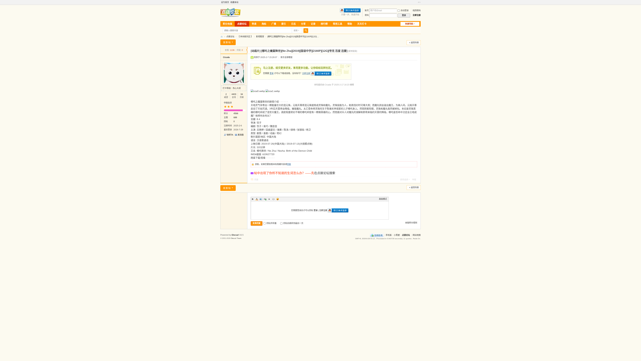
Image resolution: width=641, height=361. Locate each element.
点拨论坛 (242, 23)
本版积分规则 (411, 223)
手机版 (389, 235)
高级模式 (383, 199)
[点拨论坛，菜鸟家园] (230, 13)
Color (256, 199)
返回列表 (415, 42)
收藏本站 (234, 2)
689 (235, 117)
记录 (313, 23)
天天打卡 (362, 23)
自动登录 (405, 10)
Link (265, 199)
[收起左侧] (246, 50)
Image (261, 199)
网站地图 (417, 235)
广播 (273, 23)
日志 (293, 23)
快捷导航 (409, 24)
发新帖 (227, 42)
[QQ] (376, 235)
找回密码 (417, 10)
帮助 (349, 23)
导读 (254, 23)
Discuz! (235, 235)
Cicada (226, 57)
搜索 (296, 30)
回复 (289, 164)
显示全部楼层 (286, 57)
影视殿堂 (260, 36)
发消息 (241, 135)
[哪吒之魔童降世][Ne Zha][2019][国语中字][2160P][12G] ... (293, 36)
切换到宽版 (419, 2)
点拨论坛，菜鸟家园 (221, 36)
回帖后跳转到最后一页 (293, 223)
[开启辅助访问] (416, 2)
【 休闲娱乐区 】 (245, 36)
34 (242, 94)
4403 (234, 94)
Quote (269, 199)
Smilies (277, 199)
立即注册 (417, 15)
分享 (303, 23)
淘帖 (264, 23)
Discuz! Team (236, 238)
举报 (414, 179)
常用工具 (337, 23)
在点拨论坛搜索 (324, 173)
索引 (283, 23)
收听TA (230, 135)
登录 (272, 73)
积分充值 (227, 23)
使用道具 (404, 179)
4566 (236, 113)
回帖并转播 (271, 223)
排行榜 (324, 23)
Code (273, 199)
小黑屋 (397, 235)
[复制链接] (352, 51)
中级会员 (228, 103)
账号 (367, 10)
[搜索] (305, 30)
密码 (367, 15)
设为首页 (225, 2)
